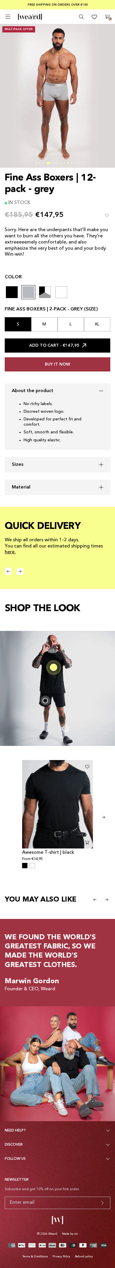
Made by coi (70, 1233)
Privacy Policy (61, 1256)
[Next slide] (103, 817)
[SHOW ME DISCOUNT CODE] (102, 1203)
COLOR (13, 277)
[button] (36, 163)
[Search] (81, 17)
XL (97, 324)
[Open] (8, 17)
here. (10, 552)
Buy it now (57, 364)
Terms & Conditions (35, 1256)
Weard (52, 1233)
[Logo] (30, 17)
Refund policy (84, 1256)
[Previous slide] (94, 899)
